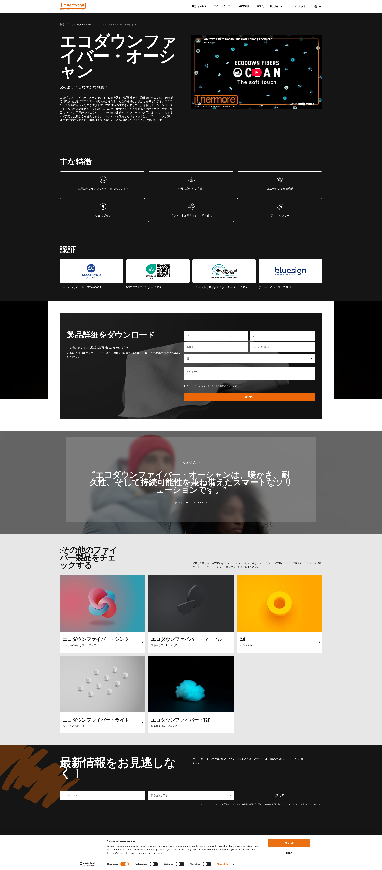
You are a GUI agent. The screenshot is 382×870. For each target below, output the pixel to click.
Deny (289, 853)
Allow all (289, 843)
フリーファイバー (81, 24)
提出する (249, 397)
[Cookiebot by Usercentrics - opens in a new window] (87, 864)
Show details (223, 864)
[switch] (154, 864)
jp (320, 6)
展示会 (260, 6)
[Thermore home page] (123, 6)
